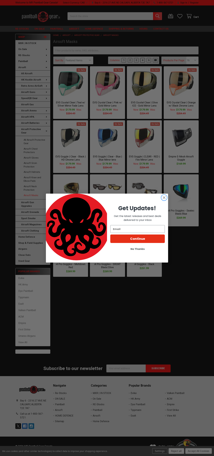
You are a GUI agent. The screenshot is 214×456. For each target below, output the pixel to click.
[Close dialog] (164, 197)
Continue (137, 239)
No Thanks (137, 249)
